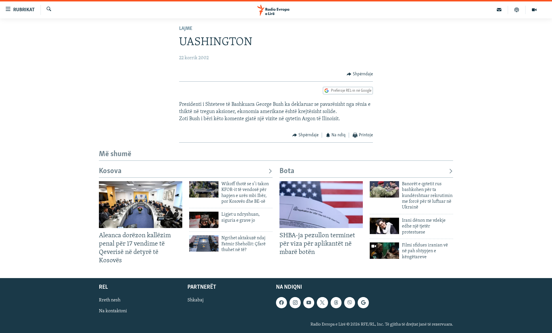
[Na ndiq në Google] (363, 302)
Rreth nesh (109, 300)
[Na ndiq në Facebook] (281, 302)
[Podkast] (517, 10)
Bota (286, 171)
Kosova (110, 171)
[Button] (360, 74)
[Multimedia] (534, 10)
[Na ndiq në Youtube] (308, 302)
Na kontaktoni (113, 311)
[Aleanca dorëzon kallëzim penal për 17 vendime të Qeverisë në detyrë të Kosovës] (140, 204)
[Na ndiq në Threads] (336, 302)
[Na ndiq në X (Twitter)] (322, 302)
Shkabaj (195, 300)
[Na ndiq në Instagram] (295, 302)
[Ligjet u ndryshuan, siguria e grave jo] (203, 220)
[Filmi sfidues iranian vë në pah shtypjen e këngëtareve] (384, 250)
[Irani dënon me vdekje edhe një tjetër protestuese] (384, 226)
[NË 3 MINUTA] (499, 10)
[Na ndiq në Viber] (349, 302)
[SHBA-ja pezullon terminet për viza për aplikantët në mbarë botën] (321, 204)
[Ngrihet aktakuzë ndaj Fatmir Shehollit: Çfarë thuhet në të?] (203, 243)
